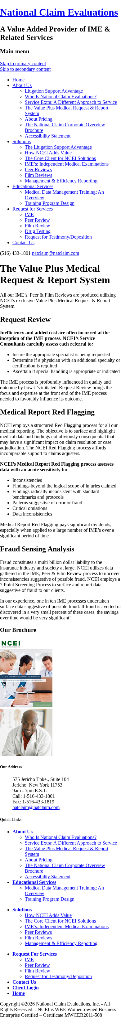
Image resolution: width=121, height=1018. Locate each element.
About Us (22, 85)
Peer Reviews (38, 169)
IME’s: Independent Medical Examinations (67, 164)
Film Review (37, 225)
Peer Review (37, 220)
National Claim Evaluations (59, 12)
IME (29, 214)
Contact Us (23, 242)
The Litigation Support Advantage (58, 147)
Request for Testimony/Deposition (58, 237)
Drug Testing (38, 231)
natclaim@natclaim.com (55, 253)
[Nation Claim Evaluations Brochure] (26, 705)
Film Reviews (38, 175)
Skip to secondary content (25, 69)
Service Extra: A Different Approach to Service (71, 102)
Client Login (25, 987)
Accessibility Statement (47, 135)
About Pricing (38, 119)
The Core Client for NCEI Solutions (60, 158)
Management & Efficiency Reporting (61, 180)
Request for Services (32, 208)
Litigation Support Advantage (54, 91)
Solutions (21, 141)
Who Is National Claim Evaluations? (60, 96)
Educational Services (32, 186)
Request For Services (34, 954)
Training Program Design (49, 203)
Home (18, 79)
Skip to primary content (23, 63)
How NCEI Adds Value (48, 152)
